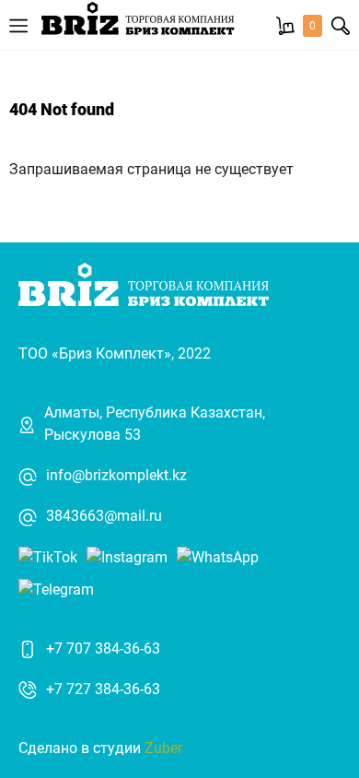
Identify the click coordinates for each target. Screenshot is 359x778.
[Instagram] (127, 556)
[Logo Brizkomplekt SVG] (138, 24)
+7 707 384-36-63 (103, 648)
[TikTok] (47, 556)
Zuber (163, 748)
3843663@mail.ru (104, 516)
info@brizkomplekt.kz (116, 475)
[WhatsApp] (218, 556)
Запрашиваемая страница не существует (151, 169)
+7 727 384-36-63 (103, 689)
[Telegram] (56, 588)
